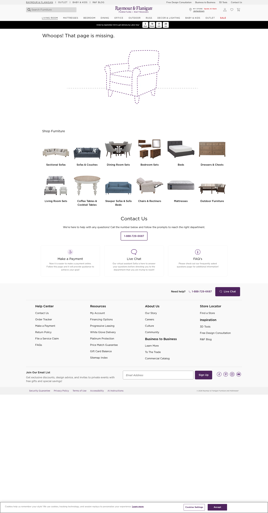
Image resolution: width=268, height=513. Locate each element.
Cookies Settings (194, 507)
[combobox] (51, 10)
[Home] (134, 9)
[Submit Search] (28, 10)
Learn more (138, 506)
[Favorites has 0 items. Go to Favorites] (231, 9)
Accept (217, 507)
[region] (134, 507)
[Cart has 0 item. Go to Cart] (238, 9)
